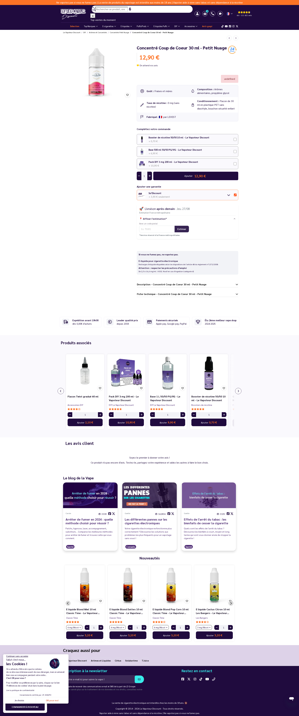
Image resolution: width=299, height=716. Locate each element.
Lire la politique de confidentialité (20, 690)
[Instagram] (233, 26)
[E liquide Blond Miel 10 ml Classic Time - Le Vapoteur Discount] (85, 585)
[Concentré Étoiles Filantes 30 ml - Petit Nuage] (235, 38)
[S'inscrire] (139, 679)
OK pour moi (52, 700)
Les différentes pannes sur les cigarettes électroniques (146, 521)
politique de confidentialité (76, 692)
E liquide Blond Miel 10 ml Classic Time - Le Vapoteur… (83, 611)
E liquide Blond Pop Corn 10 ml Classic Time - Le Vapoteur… (171, 611)
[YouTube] (207, 679)
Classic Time (72, 617)
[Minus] (70, 414)
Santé (70, 546)
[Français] (229, 13)
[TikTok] (222, 26)
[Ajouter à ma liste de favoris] (127, 95)
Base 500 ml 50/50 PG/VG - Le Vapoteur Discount (175, 149)
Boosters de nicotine (201, 404)
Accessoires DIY (75, 404)
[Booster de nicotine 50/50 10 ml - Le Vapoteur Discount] (209, 373)
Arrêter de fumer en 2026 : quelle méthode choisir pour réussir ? (89, 521)
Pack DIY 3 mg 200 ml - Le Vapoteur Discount (173, 161)
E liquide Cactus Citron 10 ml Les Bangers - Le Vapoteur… (213, 611)
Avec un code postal (148, 223)
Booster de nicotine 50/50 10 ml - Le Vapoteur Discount (179, 137)
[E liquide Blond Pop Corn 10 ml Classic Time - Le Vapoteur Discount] (171, 585)
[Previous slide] (68, 603)
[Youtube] (226, 26)
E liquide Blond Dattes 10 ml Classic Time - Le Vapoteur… (126, 611)
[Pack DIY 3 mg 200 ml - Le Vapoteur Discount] (126, 373)
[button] (205, 13)
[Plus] (100, 414)
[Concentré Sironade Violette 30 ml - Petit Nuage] (229, 38)
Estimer (181, 229)
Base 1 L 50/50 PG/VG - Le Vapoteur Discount (165, 398)
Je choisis (19, 700)
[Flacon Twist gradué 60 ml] (85, 373)
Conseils (130, 546)
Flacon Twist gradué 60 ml (83, 396)
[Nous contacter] (213, 679)
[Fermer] (92, 15)
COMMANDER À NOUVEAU (25, 706)
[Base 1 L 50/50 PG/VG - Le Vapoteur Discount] (168, 373)
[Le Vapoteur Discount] (75, 14)
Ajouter (85, 422)
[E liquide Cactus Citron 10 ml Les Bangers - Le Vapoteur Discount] (214, 585)
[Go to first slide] (230, 603)
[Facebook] (230, 26)
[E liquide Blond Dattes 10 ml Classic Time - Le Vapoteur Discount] (128, 585)
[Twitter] (237, 26)
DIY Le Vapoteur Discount (121, 404)
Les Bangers (202, 617)
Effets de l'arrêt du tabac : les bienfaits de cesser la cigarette (206, 521)
